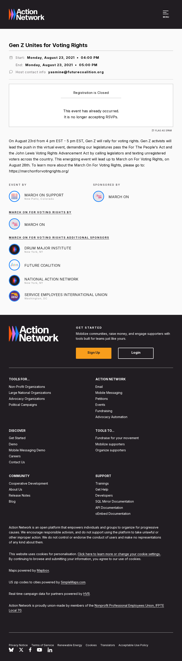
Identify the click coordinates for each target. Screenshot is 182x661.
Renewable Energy (69, 645)
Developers (104, 495)
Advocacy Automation (111, 417)
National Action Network (51, 279)
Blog (12, 501)
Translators (107, 645)
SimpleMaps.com (73, 582)
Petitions (101, 399)
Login (135, 352)
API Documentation (109, 507)
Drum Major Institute (47, 248)
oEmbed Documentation (113, 513)
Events (100, 404)
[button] (166, 16)
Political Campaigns (23, 404)
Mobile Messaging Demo (27, 450)
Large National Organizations (30, 393)
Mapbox (43, 570)
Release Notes (19, 495)
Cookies (91, 645)
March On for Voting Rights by (40, 212)
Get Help (101, 489)
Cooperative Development (28, 483)
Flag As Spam (163, 130)
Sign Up (93, 352)
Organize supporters (110, 450)
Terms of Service (42, 645)
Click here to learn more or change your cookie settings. (119, 554)
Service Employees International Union (65, 294)
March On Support (44, 195)
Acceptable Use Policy (133, 645)
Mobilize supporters (110, 444)
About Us (15, 489)
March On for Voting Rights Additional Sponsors (59, 237)
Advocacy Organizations (27, 399)
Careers (15, 456)
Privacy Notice (18, 645)
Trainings (102, 483)
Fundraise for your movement (117, 438)
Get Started (17, 438)
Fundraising (103, 410)
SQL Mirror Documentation (114, 501)
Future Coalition (42, 265)
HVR (86, 594)
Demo (13, 444)
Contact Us (17, 462)
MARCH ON (119, 197)
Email (99, 387)
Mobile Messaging (108, 393)
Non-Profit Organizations (27, 387)
